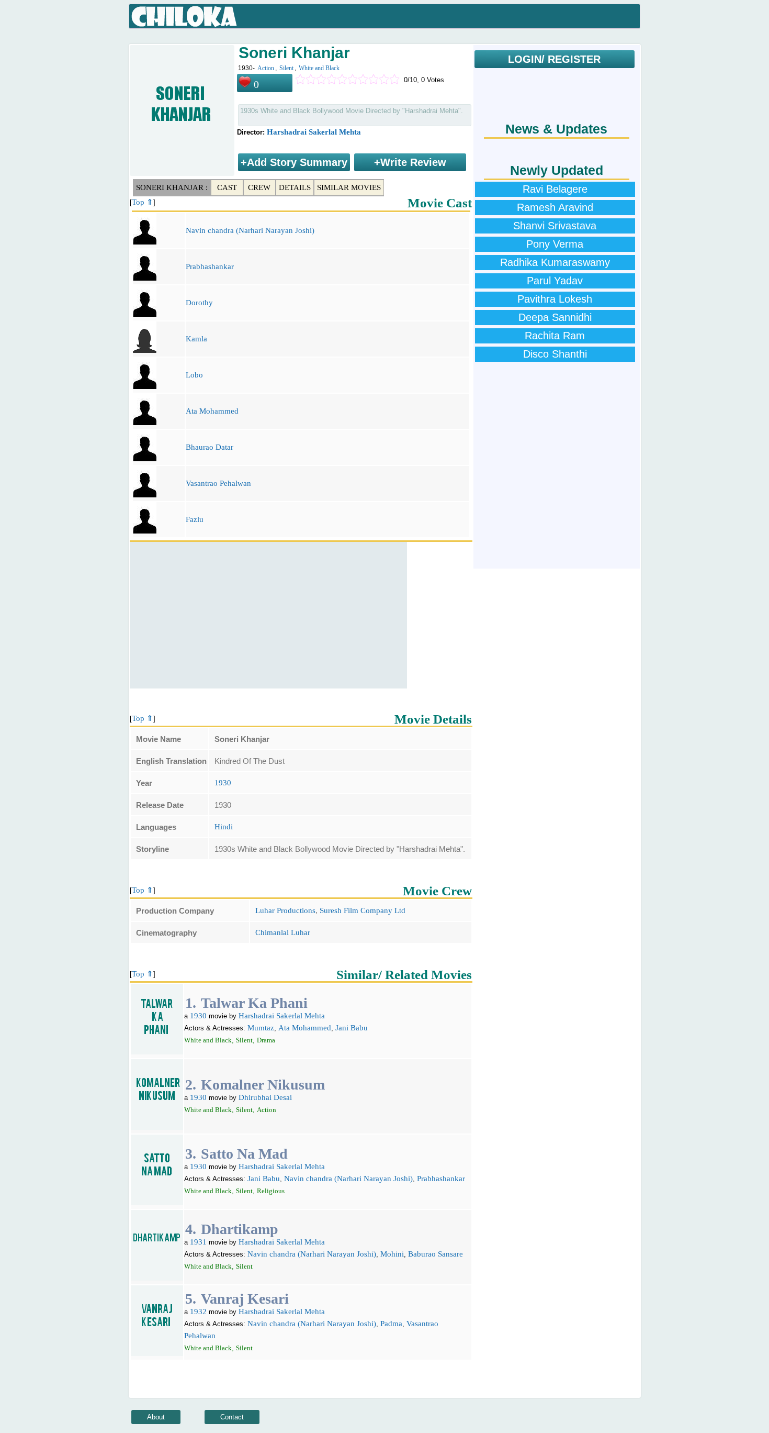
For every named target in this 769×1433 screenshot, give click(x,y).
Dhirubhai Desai (265, 1097)
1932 (198, 1311)
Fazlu (194, 519)
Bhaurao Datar (209, 447)
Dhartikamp (239, 1229)
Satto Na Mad (244, 1154)
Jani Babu (351, 1028)
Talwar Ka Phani (254, 1003)
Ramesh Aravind (555, 207)
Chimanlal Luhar (282, 932)
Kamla (196, 339)
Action (265, 68)
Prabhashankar (210, 266)
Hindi (223, 827)
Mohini (392, 1254)
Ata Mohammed (212, 411)
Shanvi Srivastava (554, 225)
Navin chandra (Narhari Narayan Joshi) (250, 230)
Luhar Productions (285, 910)
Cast (227, 187)
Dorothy (199, 302)
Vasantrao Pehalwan (218, 483)
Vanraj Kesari (245, 1299)
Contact (232, 1417)
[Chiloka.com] (184, 16)
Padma (391, 1323)
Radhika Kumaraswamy (555, 262)
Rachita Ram (555, 335)
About (156, 1417)
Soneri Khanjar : (172, 187)
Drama (266, 1040)
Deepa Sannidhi (555, 317)
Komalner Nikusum (263, 1084)
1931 (198, 1242)
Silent (286, 68)
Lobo (194, 375)
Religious (271, 1191)
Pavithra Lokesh (554, 299)
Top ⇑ (142, 202)
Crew (259, 187)
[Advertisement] (268, 615)
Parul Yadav (555, 280)
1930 (222, 783)
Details (295, 187)
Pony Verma (554, 244)
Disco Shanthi (555, 354)
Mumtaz (260, 1028)
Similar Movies (349, 187)
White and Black (319, 68)
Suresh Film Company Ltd (362, 910)
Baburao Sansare (435, 1254)
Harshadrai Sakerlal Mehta (314, 132)
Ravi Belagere (555, 189)
